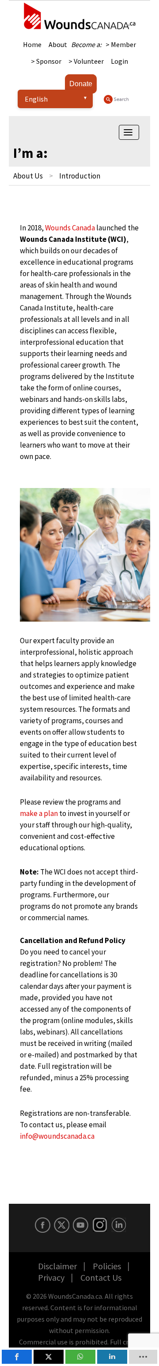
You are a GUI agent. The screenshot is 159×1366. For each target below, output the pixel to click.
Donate (80, 83)
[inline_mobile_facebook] (17, 1357)
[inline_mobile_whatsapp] (80, 1357)
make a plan (39, 813)
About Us (28, 176)
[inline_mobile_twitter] (49, 1357)
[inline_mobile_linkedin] (112, 1357)
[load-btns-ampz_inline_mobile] (143, 1357)
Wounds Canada (70, 228)
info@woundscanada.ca (57, 1136)
